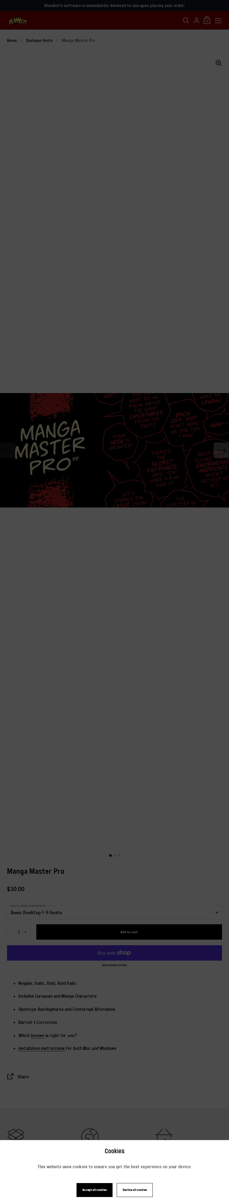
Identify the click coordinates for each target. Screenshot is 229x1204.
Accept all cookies (94, 1190)
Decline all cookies (135, 1190)
